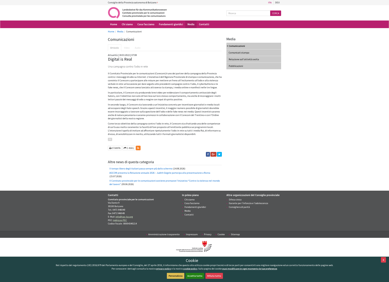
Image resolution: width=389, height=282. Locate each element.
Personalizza (175, 275)
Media (120, 31)
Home (111, 31)
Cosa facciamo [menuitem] (145, 24)
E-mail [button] (130, 148)
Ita (270, 2)
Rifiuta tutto (214, 275)
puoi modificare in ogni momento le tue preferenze (249, 268)
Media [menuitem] (191, 24)
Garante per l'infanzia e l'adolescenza (248, 203)
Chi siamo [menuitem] (127, 24)
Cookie (221, 234)
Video (127, 47)
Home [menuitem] (113, 24)
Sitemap (235, 234)
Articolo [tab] (114, 47)
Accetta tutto (194, 275)
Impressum (192, 234)
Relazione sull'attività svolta (244, 59)
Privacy (207, 234)
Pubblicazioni (236, 65)
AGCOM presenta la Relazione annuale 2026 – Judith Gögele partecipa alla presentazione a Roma (159, 172)
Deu (277, 2)
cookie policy (190, 268)
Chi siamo (189, 199)
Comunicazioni (237, 45)
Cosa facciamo (192, 203)
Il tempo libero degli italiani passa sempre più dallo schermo (140, 168)
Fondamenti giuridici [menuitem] (171, 24)
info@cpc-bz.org (124, 216)
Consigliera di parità (239, 206)
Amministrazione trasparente (164, 234)
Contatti (189, 214)
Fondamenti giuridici (195, 206)
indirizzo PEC (120, 220)
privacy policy (163, 268)
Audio (138, 47)
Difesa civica (235, 199)
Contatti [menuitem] (204, 24)
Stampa (116, 148)
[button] (138, 148)
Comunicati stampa (239, 52)
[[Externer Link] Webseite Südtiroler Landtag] (194, 246)
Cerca (275, 13)
